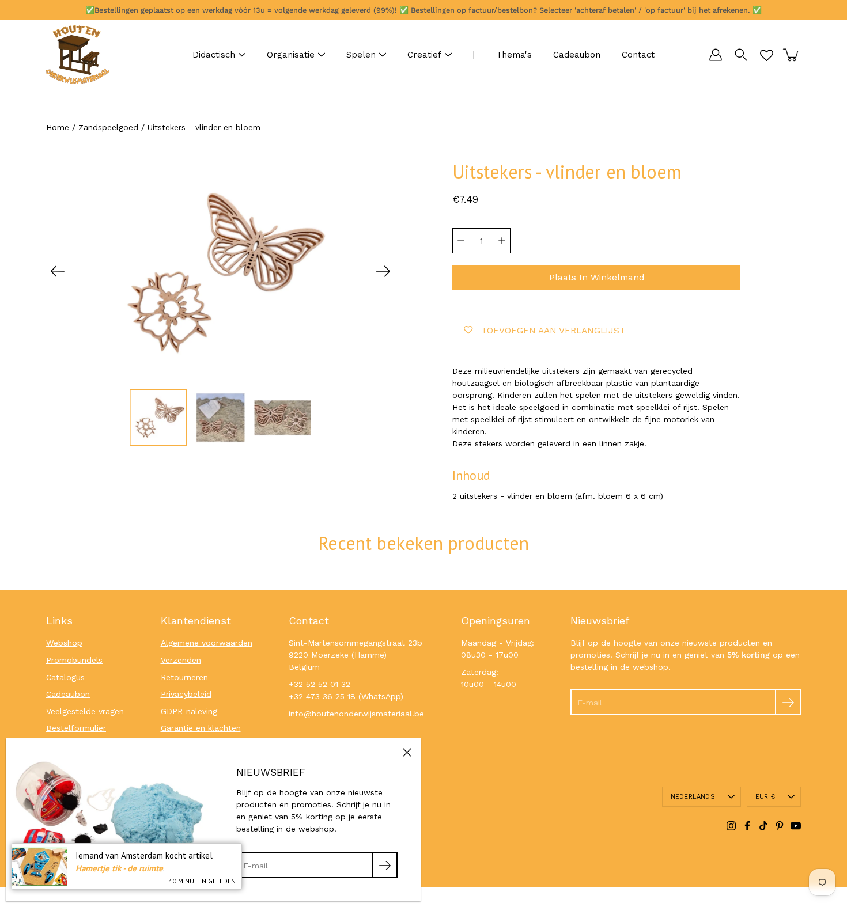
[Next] (383, 271)
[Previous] (57, 271)
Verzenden (181, 660)
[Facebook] (747, 825)
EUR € (765, 796)
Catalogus (65, 677)
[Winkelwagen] (791, 54)
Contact (638, 55)
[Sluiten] (407, 752)
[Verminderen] (461, 240)
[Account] (715, 54)
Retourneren (184, 677)
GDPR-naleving (189, 711)
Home (57, 127)
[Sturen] (788, 702)
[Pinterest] (779, 825)
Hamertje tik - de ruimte (119, 868)
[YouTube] (796, 825)
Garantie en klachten (201, 728)
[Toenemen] (502, 240)
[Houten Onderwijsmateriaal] (77, 55)
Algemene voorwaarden (206, 642)
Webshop (64, 642)
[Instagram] (731, 825)
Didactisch (213, 55)
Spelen (361, 55)
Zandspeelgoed (108, 127)
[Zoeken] (741, 54)
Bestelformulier (76, 728)
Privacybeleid (186, 694)
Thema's (514, 55)
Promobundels (74, 660)
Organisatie (291, 55)
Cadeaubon (576, 55)
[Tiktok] (763, 825)
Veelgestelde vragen (85, 711)
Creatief (424, 55)
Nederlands (693, 796)
